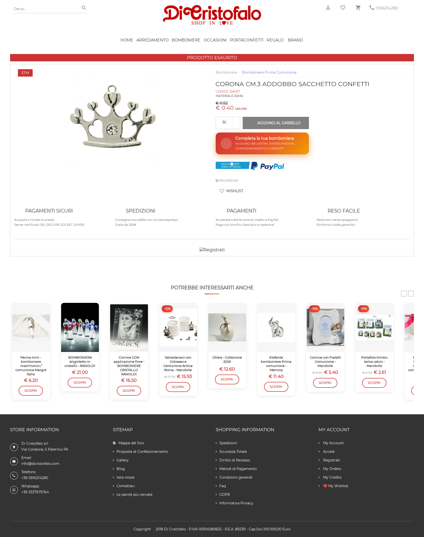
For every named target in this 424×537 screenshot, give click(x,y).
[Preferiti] (342, 8)
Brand (295, 40)
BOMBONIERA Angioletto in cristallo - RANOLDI (80, 361)
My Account (333, 443)
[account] (328, 7)
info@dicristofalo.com (40, 463)
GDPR (224, 494)
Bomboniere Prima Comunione (269, 72)
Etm (25, 73)
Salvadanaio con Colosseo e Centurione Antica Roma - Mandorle (178, 363)
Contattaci (126, 486)
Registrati (331, 460)
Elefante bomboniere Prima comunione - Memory (276, 363)
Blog (121, 469)
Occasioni (215, 40)
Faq (222, 486)
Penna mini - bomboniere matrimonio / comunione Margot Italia (30, 365)
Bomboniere (186, 40)
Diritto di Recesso (234, 460)
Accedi (328, 451)
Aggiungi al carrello (279, 123)
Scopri (31, 390)
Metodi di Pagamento (238, 469)
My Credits (332, 477)
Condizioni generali (235, 477)
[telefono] (372, 7)
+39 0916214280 (34, 478)
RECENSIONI (228, 180)
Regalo (275, 40)
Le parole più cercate (134, 494)
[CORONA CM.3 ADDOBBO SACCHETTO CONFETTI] (113, 71)
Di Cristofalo (175, 529)
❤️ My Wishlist (335, 486)
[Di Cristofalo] (212, 7)
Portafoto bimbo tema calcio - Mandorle (374, 361)
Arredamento (152, 40)
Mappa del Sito (131, 443)
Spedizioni (228, 443)
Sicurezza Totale (233, 451)
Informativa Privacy (236, 503)
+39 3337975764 (35, 492)
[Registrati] (212, 249)
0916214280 (386, 8)
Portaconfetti (247, 40)
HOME (126, 40)
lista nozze (125, 477)
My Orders (331, 469)
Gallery (123, 460)
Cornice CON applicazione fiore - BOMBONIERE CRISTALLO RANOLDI (129, 365)
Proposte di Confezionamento (142, 451)
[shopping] (358, 7)
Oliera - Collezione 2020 (227, 359)
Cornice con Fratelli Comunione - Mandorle (325, 361)
